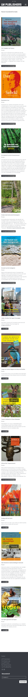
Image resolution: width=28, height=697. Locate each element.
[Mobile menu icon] (25, 4)
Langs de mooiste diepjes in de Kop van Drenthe (13, 369)
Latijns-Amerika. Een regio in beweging (10, 318)
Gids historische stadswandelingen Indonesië (12, 562)
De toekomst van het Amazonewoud (10, 155)
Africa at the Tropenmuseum (8, 463)
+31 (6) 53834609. (6, 667)
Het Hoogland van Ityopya (7, 48)
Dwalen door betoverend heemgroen (10, 215)
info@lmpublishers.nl (6, 325)
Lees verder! (5, 328)
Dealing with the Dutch (6, 518)
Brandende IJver (5, 100)
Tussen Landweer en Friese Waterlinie (10, 419)
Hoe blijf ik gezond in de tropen (9, 619)
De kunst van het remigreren (8, 268)
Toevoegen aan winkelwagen (8, 123)
